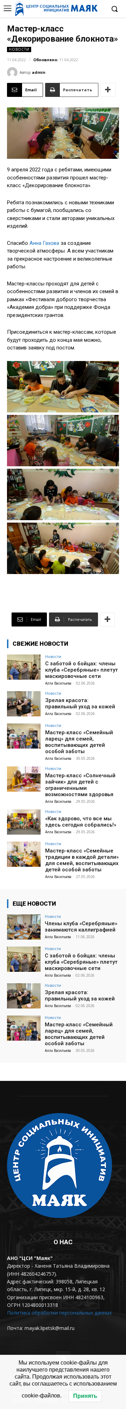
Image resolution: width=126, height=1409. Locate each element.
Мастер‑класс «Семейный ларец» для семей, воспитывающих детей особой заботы (79, 742)
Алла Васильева (58, 683)
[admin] (13, 72)
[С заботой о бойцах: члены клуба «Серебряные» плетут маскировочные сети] (24, 667)
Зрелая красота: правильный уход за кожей (80, 703)
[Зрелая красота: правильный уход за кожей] (24, 703)
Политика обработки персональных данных (59, 1312)
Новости (19, 49)
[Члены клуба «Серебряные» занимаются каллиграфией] (24, 927)
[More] (108, 90)
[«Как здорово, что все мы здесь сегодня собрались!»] (24, 822)
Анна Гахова (44, 243)
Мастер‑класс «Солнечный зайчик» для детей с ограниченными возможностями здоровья (80, 785)
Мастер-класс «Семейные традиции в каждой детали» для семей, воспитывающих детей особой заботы (82, 860)
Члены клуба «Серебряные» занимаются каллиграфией (81, 926)
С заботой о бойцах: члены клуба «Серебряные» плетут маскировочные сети (81, 669)
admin (39, 72)
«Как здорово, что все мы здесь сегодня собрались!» (80, 821)
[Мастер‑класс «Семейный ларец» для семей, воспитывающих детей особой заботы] (24, 736)
